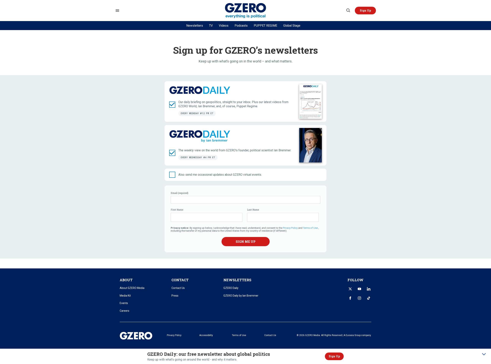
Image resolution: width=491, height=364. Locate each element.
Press (174, 295)
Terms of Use (310, 227)
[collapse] (484, 354)
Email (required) (179, 193)
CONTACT (180, 280)
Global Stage (291, 25)
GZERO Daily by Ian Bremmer (240, 295)
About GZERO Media (132, 287)
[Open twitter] (350, 289)
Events (124, 303)
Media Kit (125, 295)
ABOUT (126, 280)
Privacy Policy (290, 227)
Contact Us (178, 287)
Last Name (253, 209)
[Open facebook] (350, 298)
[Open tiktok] (368, 298)
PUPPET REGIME (265, 25)
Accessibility (206, 335)
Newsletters (194, 25)
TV (211, 25)
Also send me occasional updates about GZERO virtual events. (220, 174)
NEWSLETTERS (237, 280)
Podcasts (241, 25)
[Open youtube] (359, 289)
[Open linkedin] (368, 289)
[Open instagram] (359, 298)
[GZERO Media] (245, 10)
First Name (177, 209)
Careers (124, 310)
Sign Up (334, 356)
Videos (223, 25)
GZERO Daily (230, 287)
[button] (365, 10)
